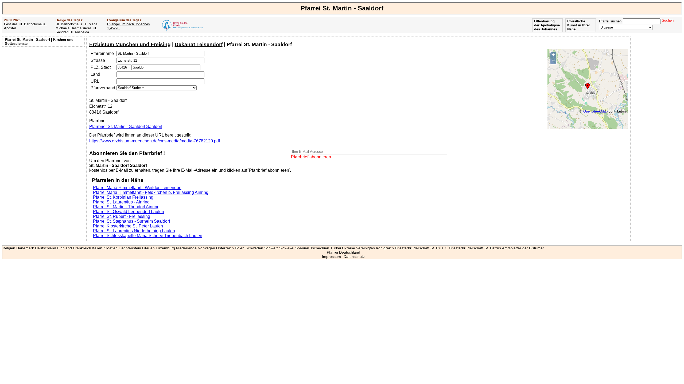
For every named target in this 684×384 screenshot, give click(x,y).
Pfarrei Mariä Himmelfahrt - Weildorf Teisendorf (137, 187)
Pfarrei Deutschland (343, 252)
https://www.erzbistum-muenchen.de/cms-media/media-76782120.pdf (154, 141)
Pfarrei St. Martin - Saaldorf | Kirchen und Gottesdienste (39, 42)
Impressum (331, 256)
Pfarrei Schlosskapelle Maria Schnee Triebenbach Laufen (147, 235)
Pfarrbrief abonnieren (311, 157)
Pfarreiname (102, 53)
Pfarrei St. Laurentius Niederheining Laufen (134, 231)
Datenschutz (354, 256)
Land (95, 74)
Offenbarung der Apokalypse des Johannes (547, 25)
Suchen (668, 20)
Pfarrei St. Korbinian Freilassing (123, 197)
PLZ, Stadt (101, 67)
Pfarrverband (103, 88)
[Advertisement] (44, 82)
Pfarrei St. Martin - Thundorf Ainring (126, 207)
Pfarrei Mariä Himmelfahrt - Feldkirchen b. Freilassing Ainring (150, 192)
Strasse (98, 60)
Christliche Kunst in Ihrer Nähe (578, 25)
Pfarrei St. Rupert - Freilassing (121, 216)
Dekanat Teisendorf (199, 44)
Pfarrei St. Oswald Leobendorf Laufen (128, 211)
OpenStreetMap (595, 111)
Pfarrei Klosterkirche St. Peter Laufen (128, 226)
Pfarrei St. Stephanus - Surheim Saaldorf (131, 221)
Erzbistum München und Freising (130, 44)
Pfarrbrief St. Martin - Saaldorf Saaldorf (125, 126)
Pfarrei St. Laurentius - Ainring (121, 202)
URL (95, 81)
